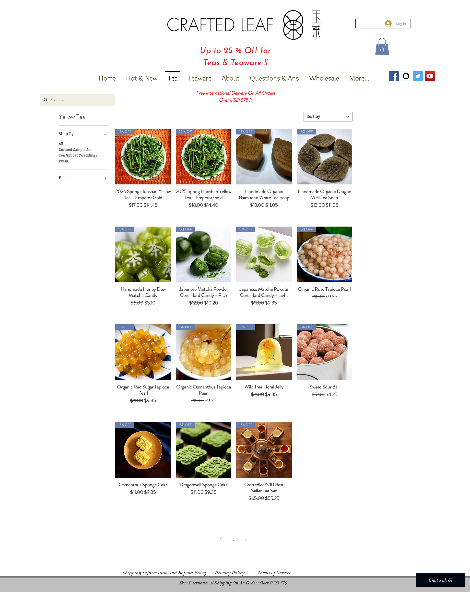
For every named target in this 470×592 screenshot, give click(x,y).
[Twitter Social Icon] (418, 76)
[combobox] (328, 116)
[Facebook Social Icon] (394, 76)
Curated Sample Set (75, 149)
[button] (382, 46)
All (61, 144)
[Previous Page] (221, 539)
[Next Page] (246, 539)
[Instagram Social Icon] (406, 76)
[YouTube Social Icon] (430, 76)
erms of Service (276, 573)
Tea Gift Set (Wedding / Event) (78, 158)
